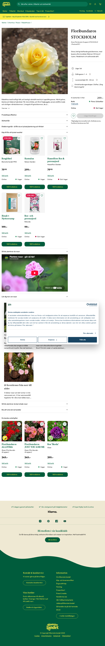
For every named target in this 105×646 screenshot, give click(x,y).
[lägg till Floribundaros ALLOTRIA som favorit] (19, 424)
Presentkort (60, 590)
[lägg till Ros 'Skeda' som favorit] (65, 424)
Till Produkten (14, 187)
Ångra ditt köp (61, 583)
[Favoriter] (90, 4)
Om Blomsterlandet (63, 577)
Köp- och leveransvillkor (65, 580)
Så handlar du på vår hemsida (67, 606)
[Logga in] (95, 4)
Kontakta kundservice (34, 583)
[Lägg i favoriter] (73, 115)
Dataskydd (56, 636)
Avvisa (22, 340)
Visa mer (4, 108)
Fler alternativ (88, 333)
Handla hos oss (61, 597)
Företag (82, 11)
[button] (35, 115)
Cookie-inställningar (67, 616)
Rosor (18, 23)
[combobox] (54, 4)
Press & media (61, 593)
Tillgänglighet (66, 636)
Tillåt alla (82, 340)
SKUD (58, 610)
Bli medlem (52, 540)
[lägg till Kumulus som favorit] (42, 138)
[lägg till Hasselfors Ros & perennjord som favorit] (65, 138)
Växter (4, 23)
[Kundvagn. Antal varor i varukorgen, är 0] (100, 4)
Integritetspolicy (46, 636)
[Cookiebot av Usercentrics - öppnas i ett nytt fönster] (88, 304)
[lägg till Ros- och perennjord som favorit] (42, 195)
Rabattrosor (26, 23)
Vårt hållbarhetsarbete (64, 600)
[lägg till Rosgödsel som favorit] (19, 138)
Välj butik (100, 11)
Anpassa (51, 340)
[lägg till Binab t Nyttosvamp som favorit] (19, 195)
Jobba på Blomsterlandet (65, 603)
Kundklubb (89, 11)
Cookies (37, 636)
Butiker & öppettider (34, 607)
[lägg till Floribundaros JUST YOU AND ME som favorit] (42, 424)
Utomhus (11, 23)
